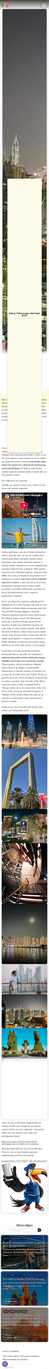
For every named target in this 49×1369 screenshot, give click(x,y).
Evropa (6, 1238)
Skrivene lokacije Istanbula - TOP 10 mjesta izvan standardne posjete (23, 1317)
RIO (24, 1238)
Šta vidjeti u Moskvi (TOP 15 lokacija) (23, 1279)
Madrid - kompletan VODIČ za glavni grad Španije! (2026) (24, 1244)
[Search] (39, 1230)
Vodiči (24, 1275)
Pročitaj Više (11, 1265)
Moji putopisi (16, 1238)
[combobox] (23, 1230)
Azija (6, 1275)
